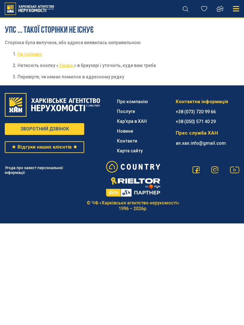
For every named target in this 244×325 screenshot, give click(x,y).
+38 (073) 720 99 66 (196, 111)
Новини (125, 131)
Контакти (127, 140)
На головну (29, 53)
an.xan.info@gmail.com (201, 143)
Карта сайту (130, 150)
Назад (66, 65)
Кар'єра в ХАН (132, 121)
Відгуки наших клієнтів (44, 147)
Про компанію (132, 101)
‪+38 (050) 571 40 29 (196, 121)
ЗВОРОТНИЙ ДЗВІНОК (44, 128)
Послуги (126, 111)
